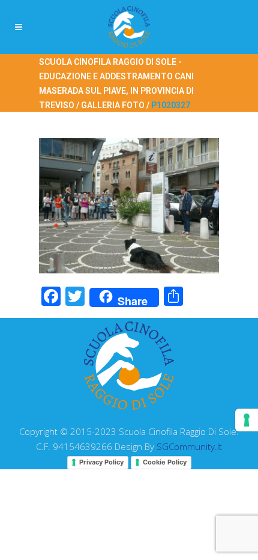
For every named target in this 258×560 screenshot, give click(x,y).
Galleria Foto (113, 105)
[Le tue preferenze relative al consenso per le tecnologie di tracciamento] (246, 420)
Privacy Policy (101, 462)
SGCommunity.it (189, 446)
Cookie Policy (165, 462)
